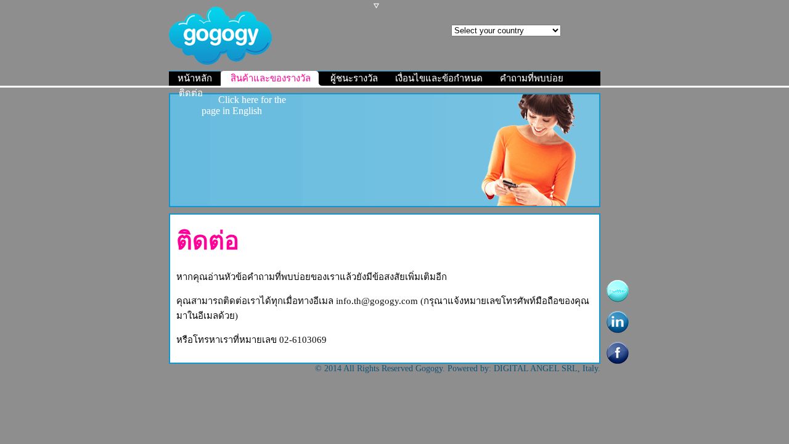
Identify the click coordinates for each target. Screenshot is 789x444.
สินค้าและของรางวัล (272, 78)
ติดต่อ (191, 93)
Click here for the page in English (244, 105)
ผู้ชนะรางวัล (354, 78)
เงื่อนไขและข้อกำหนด (439, 78)
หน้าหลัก (195, 78)
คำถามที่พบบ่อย (531, 78)
